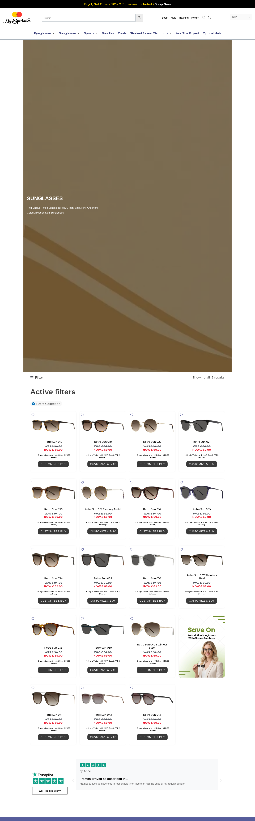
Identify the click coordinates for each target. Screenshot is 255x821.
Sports (89, 33)
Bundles (108, 33)
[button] (73, 780)
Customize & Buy (53, 464)
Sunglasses (67, 33)
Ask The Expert (187, 33)
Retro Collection (48, 404)
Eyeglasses (43, 33)
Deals (122, 33)
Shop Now (163, 4)
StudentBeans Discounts (149, 33)
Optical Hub (212, 33)
